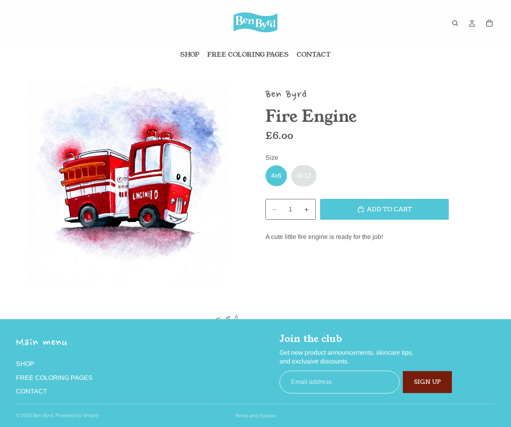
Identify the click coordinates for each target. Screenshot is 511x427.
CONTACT (31, 391)
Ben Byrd (43, 415)
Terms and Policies (255, 416)
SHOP (25, 363)
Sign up (427, 381)
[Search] (455, 23)
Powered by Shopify (77, 415)
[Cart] (489, 23)
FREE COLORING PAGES (54, 377)
